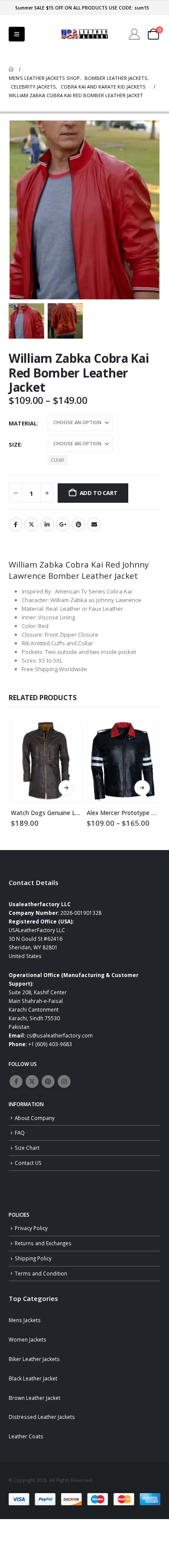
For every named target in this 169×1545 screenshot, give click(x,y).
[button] (17, 34)
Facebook (16, 524)
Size (15, 444)
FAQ (20, 1132)
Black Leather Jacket (33, 1378)
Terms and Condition (41, 1273)
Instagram (64, 1081)
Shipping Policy (33, 1258)
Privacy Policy (31, 1228)
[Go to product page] (46, 761)
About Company (35, 1117)
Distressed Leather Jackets (42, 1416)
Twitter (31, 524)
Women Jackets (27, 1339)
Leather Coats (26, 1436)
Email (94, 524)
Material (23, 423)
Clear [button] (57, 460)
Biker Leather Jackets (34, 1358)
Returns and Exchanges (43, 1243)
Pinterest (78, 524)
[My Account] (134, 34)
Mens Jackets (25, 1320)
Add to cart (98, 493)
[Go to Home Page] (11, 69)
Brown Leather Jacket (34, 1397)
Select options (66, 788)
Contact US (28, 1162)
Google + (63, 524)
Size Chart (27, 1147)
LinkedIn (47, 524)
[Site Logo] (84, 34)
